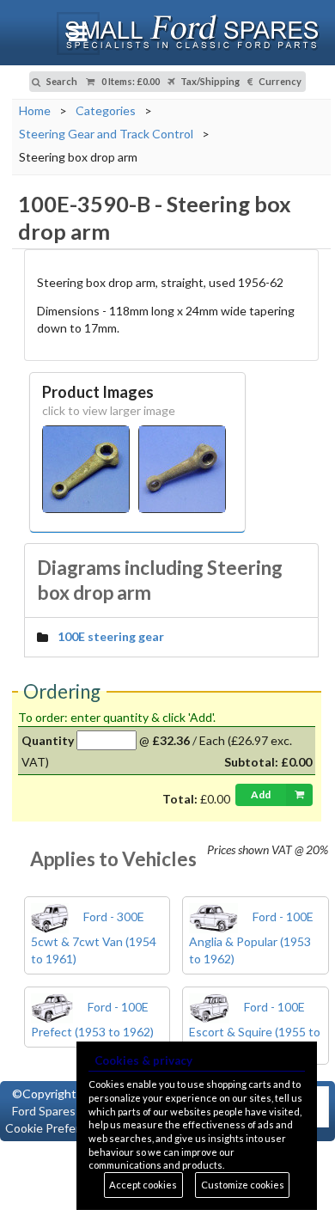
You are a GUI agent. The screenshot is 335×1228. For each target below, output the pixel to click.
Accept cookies (143, 1184)
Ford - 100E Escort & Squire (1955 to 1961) (254, 1027)
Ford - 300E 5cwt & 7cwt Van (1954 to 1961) (93, 937)
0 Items (130, 81)
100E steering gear (111, 636)
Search (61, 81)
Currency (279, 81)
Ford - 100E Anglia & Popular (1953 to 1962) (251, 937)
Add (261, 794)
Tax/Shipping (209, 81)
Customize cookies (242, 1184)
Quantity (47, 740)
